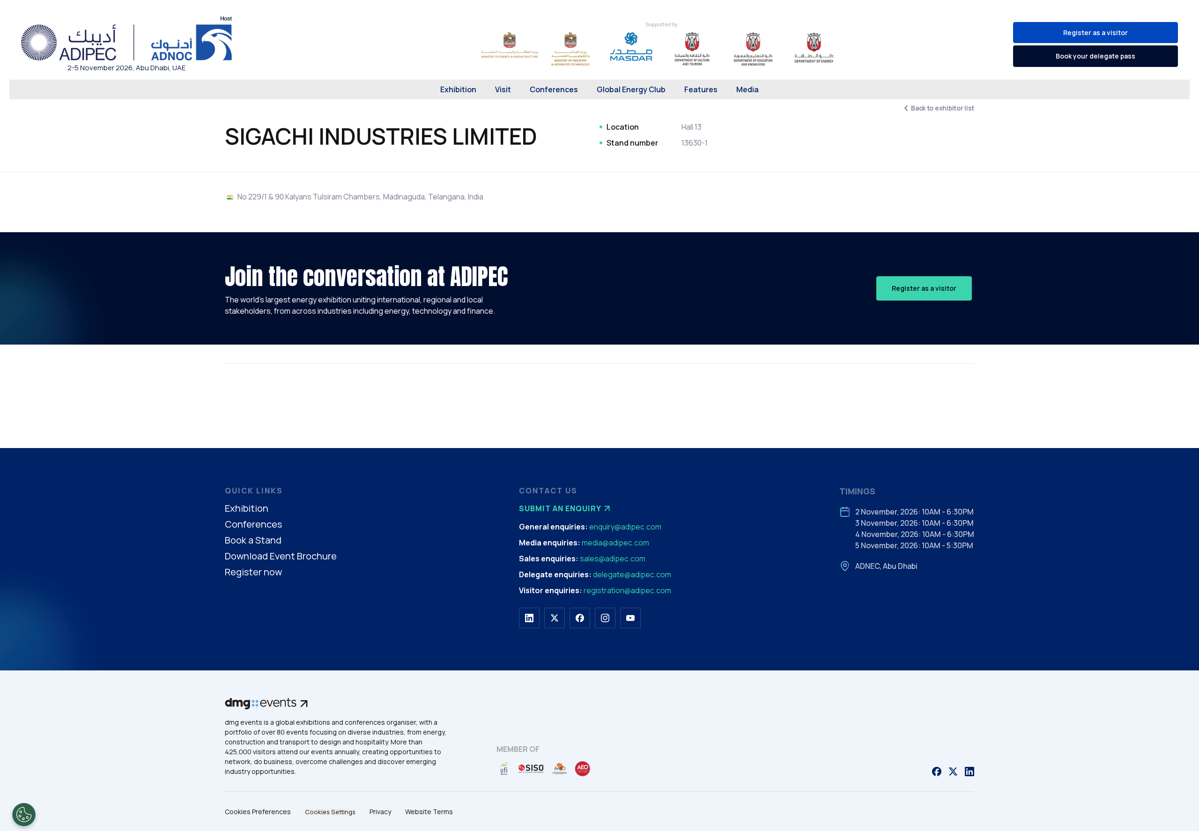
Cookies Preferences (258, 811)
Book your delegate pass (1095, 55)
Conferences (554, 89)
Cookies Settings (330, 812)
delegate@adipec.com (632, 574)
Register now (253, 572)
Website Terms (429, 811)
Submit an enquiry (560, 508)
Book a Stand (253, 540)
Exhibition (458, 89)
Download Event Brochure (281, 556)
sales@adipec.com (612, 558)
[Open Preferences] (24, 814)
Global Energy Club (631, 89)
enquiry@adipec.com (625, 527)
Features (701, 89)
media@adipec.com (615, 542)
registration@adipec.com (627, 590)
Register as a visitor (1095, 32)
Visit (503, 89)
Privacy (380, 811)
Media (747, 89)
